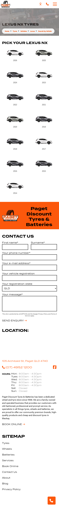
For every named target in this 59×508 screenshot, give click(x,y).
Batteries (8, 454)
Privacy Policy (43, 314)
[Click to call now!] (47, 4)
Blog (5, 483)
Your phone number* (16, 252)
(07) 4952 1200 (18, 367)
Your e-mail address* (16, 263)
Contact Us (9, 471)
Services (8, 460)
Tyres (5, 443)
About (6, 477)
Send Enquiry (13, 320)
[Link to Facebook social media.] (55, 367)
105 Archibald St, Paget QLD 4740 (25, 361)
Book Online (12, 424)
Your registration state (17, 283)
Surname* (38, 242)
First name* (10, 242)
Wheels (7, 448)
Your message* (12, 294)
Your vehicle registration (18, 273)
